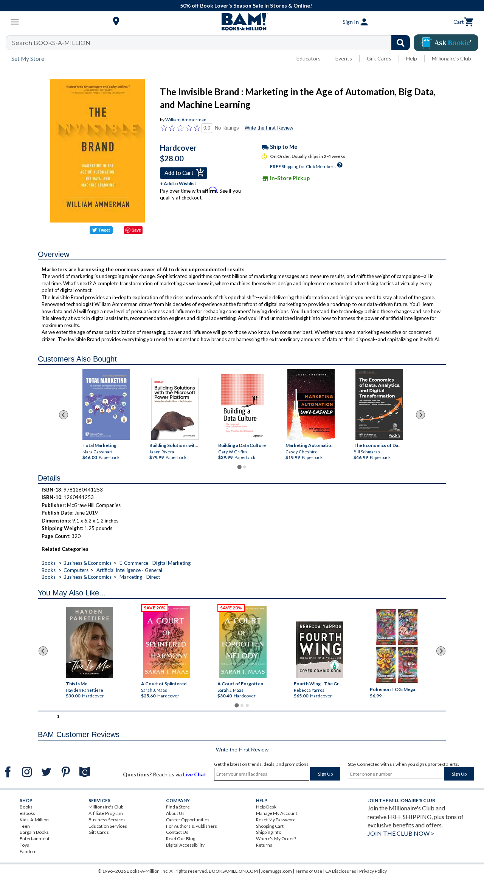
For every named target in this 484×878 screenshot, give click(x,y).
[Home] (242, 22)
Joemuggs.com (276, 871)
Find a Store (178, 807)
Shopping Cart (270, 826)
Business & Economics (88, 563)
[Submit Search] (400, 42)
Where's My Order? (276, 838)
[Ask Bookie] (446, 42)
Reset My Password (276, 819)
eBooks (27, 813)
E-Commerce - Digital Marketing (155, 563)
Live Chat (194, 774)
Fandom (28, 851)
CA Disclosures (340, 871)
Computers (76, 570)
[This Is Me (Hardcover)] (89, 642)
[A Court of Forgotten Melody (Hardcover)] (243, 642)
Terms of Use (308, 871)
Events (343, 58)
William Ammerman (185, 119)
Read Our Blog (180, 838)
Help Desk (266, 807)
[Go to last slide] (63, 414)
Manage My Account (276, 813)
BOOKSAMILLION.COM (233, 871)
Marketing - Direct (139, 577)
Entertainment (35, 838)
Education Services (107, 826)
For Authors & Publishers (191, 826)
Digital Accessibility (185, 845)
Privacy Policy (373, 871)
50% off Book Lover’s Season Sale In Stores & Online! (246, 5)
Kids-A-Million (34, 819)
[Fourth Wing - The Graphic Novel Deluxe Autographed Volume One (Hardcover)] (319, 649)
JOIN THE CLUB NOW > (401, 833)
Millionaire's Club (451, 58)
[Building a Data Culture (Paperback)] (242, 406)
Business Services (107, 819)
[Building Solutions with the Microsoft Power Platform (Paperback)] (175, 409)
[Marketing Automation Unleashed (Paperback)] (311, 404)
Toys (24, 845)
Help (411, 58)
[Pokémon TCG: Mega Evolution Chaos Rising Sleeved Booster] (397, 646)
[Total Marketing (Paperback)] (105, 404)
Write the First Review (269, 128)
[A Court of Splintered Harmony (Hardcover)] (166, 642)
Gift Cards (379, 58)
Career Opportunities (187, 819)
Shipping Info (268, 832)
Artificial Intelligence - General (129, 570)
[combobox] (212, 43)
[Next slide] (420, 414)
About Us (175, 813)
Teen (25, 826)
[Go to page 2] (244, 466)
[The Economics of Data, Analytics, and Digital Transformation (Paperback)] (379, 404)
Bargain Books (34, 832)
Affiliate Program (105, 813)
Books (49, 563)
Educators (308, 58)
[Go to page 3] (247, 705)
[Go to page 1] (239, 467)
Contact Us (177, 832)
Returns (264, 845)
